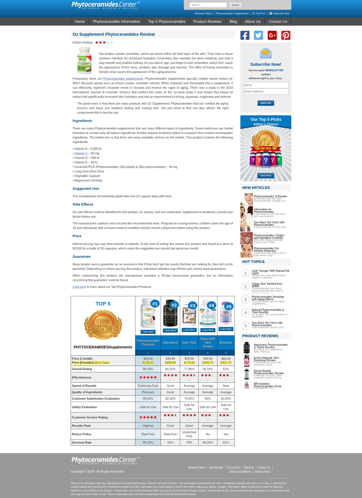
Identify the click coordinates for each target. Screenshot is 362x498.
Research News (203, 13)
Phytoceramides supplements (123, 78)
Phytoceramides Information (116, 21)
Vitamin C (81, 153)
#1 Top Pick (258, 13)
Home (80, 21)
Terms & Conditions (240, 471)
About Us (253, 21)
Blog (233, 21)
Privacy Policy (263, 471)
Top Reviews (216, 467)
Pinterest (285, 35)
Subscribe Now (280, 13)
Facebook (244, 35)
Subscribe (265, 103)
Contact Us (278, 21)
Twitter (258, 35)
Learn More (148, 332)
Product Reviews (207, 21)
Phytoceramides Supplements (232, 13)
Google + (272, 35)
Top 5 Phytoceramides (167, 21)
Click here (79, 286)
